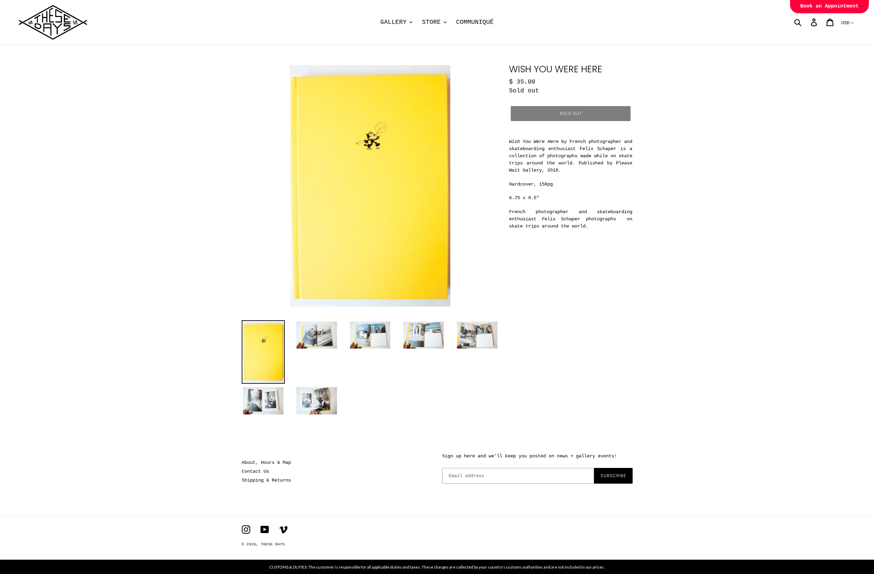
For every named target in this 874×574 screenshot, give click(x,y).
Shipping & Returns (266, 480)
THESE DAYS (273, 544)
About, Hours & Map (266, 462)
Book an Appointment (829, 6)
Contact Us (255, 471)
